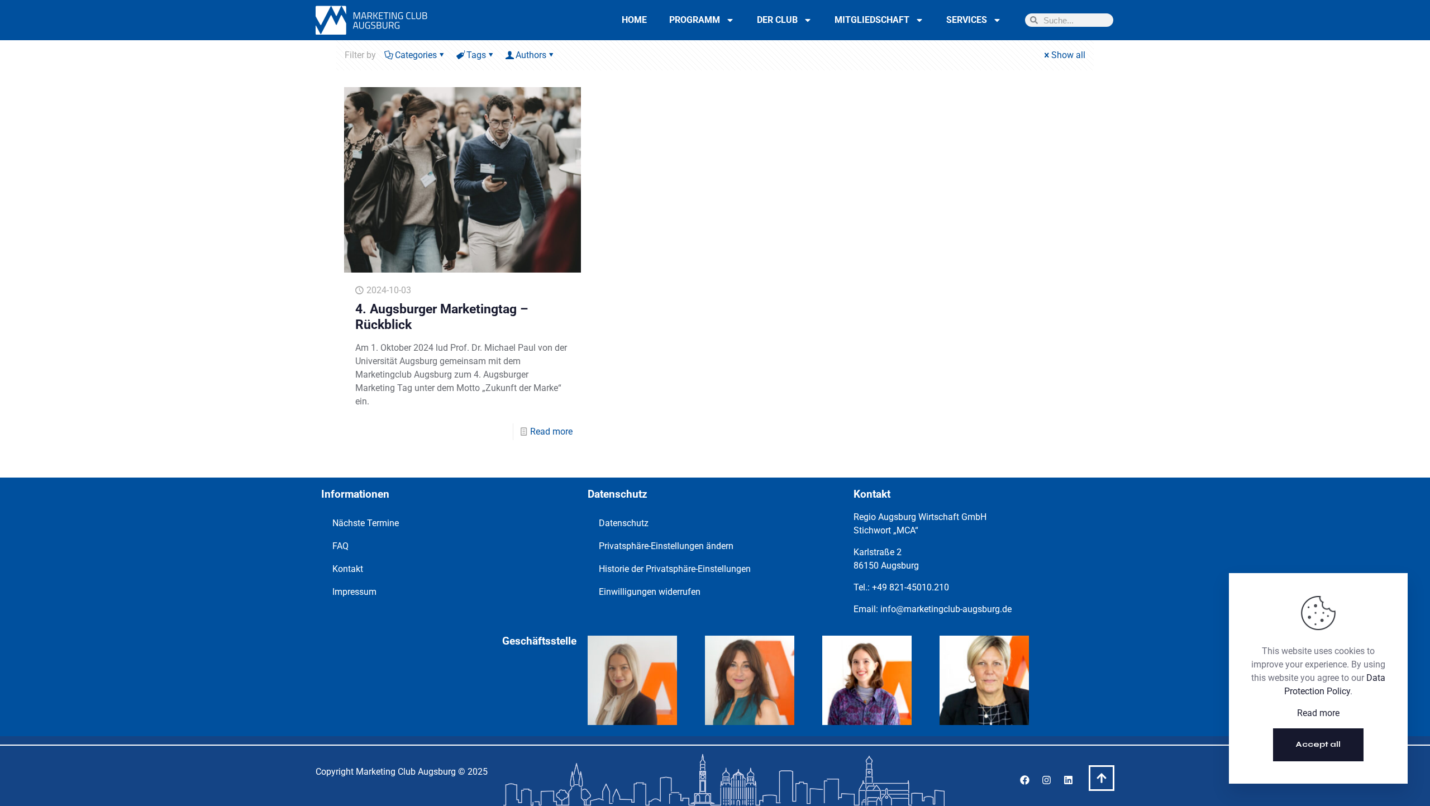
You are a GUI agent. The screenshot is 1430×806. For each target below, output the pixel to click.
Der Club (777, 20)
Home (634, 20)
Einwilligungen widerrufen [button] (649, 591)
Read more (551, 431)
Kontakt (347, 569)
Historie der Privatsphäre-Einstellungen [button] (675, 569)
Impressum (354, 591)
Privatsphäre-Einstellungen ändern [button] (666, 546)
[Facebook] (1024, 779)
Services (966, 20)
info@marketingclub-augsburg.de (946, 609)
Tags (476, 55)
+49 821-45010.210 (910, 587)
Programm (694, 20)
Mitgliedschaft (872, 20)
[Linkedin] (1068, 779)
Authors (531, 55)
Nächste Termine (365, 523)
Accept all (1318, 744)
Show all (1068, 55)
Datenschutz (624, 523)
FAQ (340, 546)
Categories (416, 55)
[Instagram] (1046, 779)
